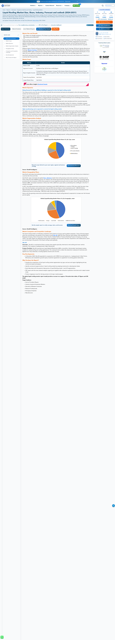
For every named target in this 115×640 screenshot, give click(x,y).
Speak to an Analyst (105, 28)
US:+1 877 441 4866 (104, 32)
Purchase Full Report (105, 22)
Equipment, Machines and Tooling (24, 9)
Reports (8, 9)
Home (4, 9)
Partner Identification (105, 25)
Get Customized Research (74, 165)
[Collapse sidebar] (18, 35)
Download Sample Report (74, 225)
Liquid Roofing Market (37, 9)
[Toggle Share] (113, 505)
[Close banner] (77, 1)
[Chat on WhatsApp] (2, 637)
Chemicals (14, 9)
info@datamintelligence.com (106, 34)
